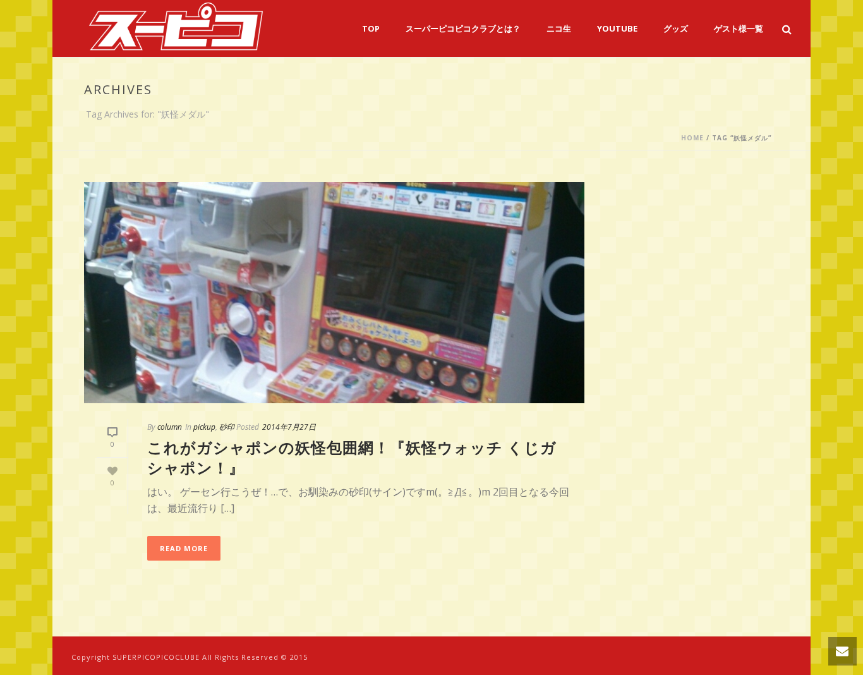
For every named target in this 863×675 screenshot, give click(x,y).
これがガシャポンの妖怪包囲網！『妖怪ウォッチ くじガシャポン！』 (352, 457)
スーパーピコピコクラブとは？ (463, 28)
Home (692, 137)
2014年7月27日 (289, 427)
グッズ (675, 28)
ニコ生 (558, 28)
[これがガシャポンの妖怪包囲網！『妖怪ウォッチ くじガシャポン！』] (334, 292)
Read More (184, 548)
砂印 (226, 427)
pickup (204, 427)
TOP (371, 28)
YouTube (617, 28)
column (169, 427)
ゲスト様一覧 (738, 28)
